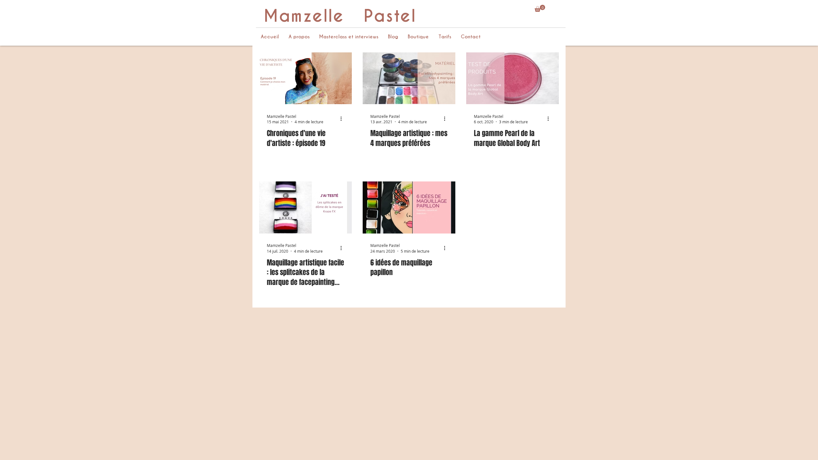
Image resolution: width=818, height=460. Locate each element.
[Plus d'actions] (343, 119)
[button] (540, 8)
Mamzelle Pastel (340, 16)
